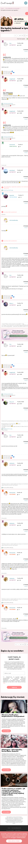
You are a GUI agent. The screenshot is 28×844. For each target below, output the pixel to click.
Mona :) (11, 303)
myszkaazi (12, 170)
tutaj (4, 683)
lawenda (11, 195)
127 (26, 35)
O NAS (9, 828)
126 (24, 35)
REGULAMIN (17, 830)
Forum (2, 8)
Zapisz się (14, 687)
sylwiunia (11, 463)
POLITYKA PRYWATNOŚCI (16, 828)
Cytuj (25, 51)
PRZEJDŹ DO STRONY (14, 841)
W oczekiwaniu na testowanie (12, 8)
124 (20, 35)
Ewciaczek (12, 144)
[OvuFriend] (7, 4)
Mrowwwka (12, 492)
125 (22, 35)
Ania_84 (11, 401)
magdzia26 (12, 79)
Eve (10, 43)
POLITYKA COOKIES (10, 830)
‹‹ (15, 35)
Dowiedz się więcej (21, 837)
